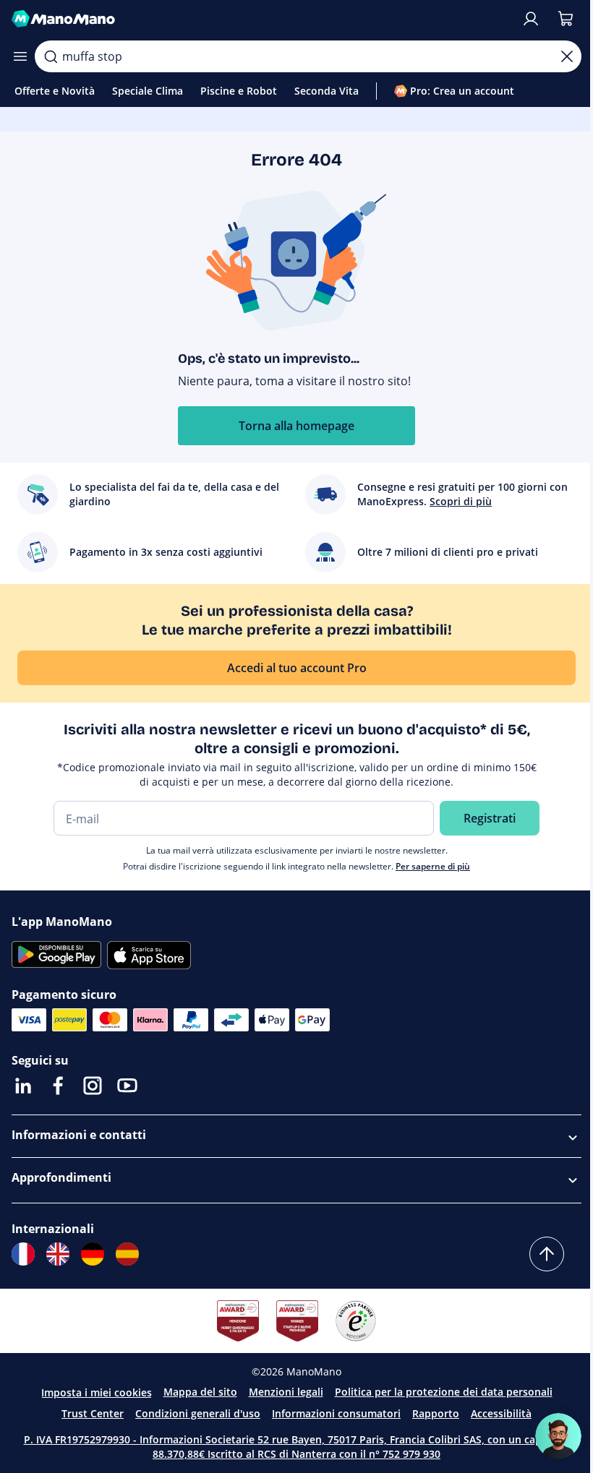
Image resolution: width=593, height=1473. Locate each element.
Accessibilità (501, 1413)
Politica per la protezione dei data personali (444, 1392)
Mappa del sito (200, 1392)
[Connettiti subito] (531, 19)
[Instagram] (92, 1085)
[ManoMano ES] (127, 1254)
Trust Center (92, 1413)
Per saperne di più (433, 866)
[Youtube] (127, 1085)
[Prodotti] (20, 56)
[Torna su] (546, 1254)
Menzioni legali (286, 1392)
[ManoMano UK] (57, 1254)
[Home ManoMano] (260, 19)
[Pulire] (567, 56)
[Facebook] (57, 1085)
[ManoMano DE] (92, 1254)
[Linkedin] (23, 1085)
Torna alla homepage (296, 426)
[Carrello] (565, 19)
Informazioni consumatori (336, 1413)
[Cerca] (50, 56)
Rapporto (435, 1413)
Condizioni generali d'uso (197, 1413)
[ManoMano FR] (23, 1254)
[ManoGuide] (558, 1436)
